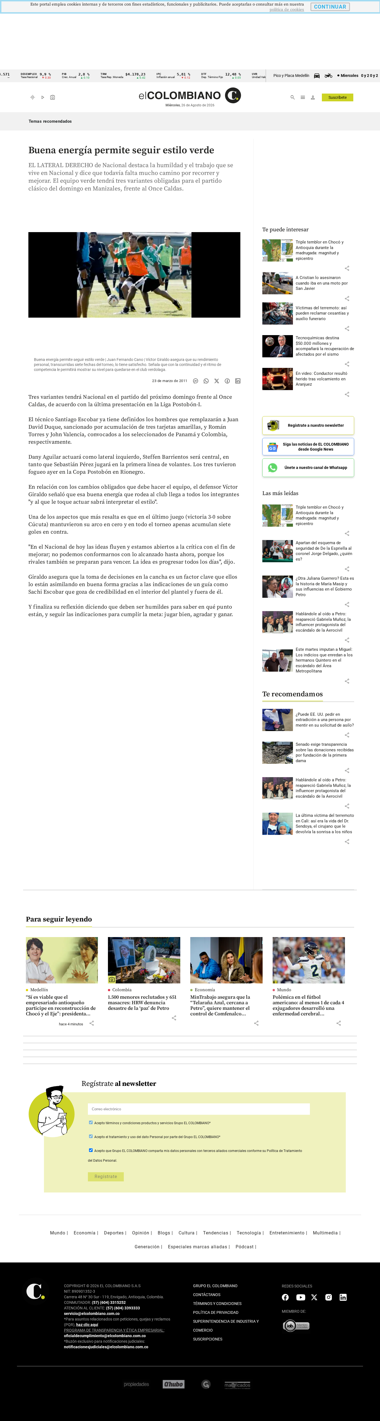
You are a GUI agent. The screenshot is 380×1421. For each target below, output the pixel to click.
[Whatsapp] (206, 380)
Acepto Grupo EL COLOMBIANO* (152, 1123)
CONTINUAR (330, 7)
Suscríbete (338, 97)
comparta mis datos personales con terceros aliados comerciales (197, 1151)
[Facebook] (227, 380)
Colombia (122, 990)
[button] (347, 268)
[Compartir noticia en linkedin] (237, 380)
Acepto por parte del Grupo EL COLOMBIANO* (156, 1137)
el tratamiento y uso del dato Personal (134, 1137)
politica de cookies (287, 9)
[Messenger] (195, 380)
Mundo (284, 990)
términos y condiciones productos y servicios (140, 1123)
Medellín (39, 990)
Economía (205, 990)
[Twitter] (216, 381)
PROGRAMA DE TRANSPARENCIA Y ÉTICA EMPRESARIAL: (114, 1330)
